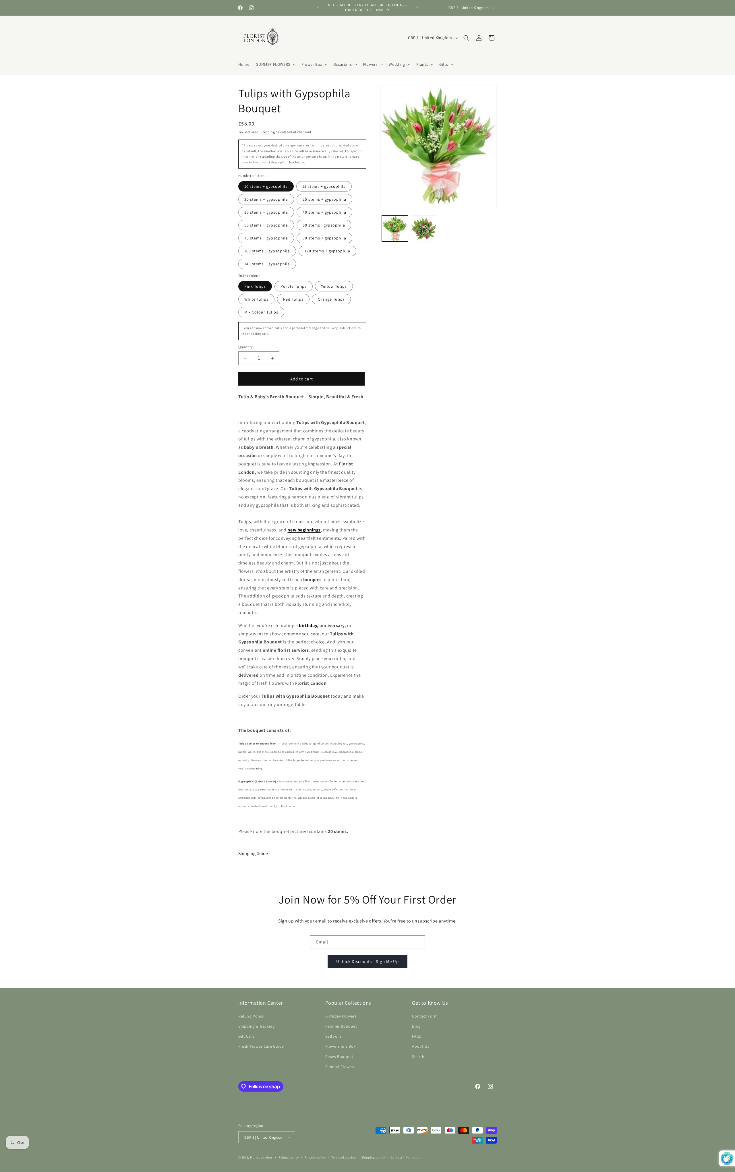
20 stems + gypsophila (266, 199)
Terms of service (343, 1157)
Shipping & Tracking (256, 1025)
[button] (275, 64)
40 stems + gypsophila (324, 212)
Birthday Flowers (341, 1015)
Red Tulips (293, 299)
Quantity (245, 347)
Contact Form (425, 1015)
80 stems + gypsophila (324, 238)
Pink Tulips (255, 286)
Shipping (267, 132)
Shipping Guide (253, 853)
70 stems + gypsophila (266, 238)
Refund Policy (251, 1015)
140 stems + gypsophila (267, 263)
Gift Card (246, 1035)
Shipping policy (373, 1157)
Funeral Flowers (340, 1066)
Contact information (405, 1157)
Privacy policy (315, 1157)
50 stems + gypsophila (266, 225)
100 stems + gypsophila (267, 251)
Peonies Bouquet (341, 1025)
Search (418, 1056)
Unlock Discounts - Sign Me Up (367, 961)
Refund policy (288, 1157)
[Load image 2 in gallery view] (424, 229)
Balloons (333, 1035)
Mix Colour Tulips (261, 312)
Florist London (261, 1158)
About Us (420, 1046)
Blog (416, 1025)
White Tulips (256, 299)
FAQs (416, 1035)
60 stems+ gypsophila (324, 225)
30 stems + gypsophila (266, 212)
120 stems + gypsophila (327, 251)
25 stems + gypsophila (324, 199)
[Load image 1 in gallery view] (395, 229)
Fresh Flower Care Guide (261, 1046)
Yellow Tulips (334, 286)
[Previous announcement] (318, 7)
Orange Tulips (331, 299)
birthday (308, 625)
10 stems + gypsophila (266, 186)
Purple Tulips (294, 286)
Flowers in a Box (340, 1046)
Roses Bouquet (339, 1056)
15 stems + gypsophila (324, 186)
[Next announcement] (417, 7)
